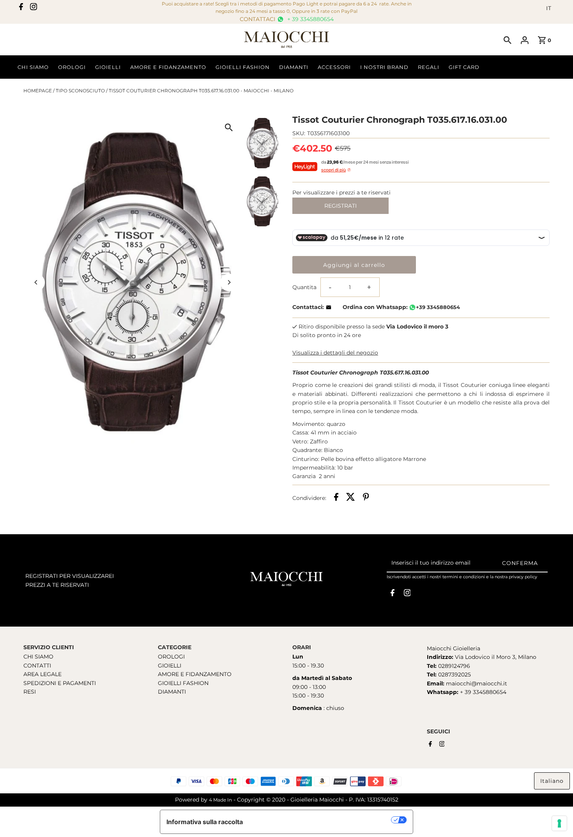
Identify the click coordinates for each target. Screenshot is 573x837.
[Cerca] (507, 39)
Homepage (37, 91)
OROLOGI (171, 656)
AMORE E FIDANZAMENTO (195, 674)
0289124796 (453, 665)
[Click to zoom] (229, 127)
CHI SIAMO (38, 656)
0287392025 (454, 674)
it (549, 8)
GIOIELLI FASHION (183, 683)
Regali (428, 67)
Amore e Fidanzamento (168, 67)
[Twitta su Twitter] (350, 498)
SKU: (298, 133)
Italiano (552, 780)
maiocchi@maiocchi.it (476, 683)
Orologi (72, 67)
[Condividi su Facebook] (336, 498)
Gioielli (108, 67)
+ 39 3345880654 (310, 19)
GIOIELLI (169, 665)
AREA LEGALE (42, 674)
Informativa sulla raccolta (204, 822)
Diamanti (293, 67)
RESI (29, 691)
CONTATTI (37, 665)
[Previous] (36, 282)
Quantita (304, 287)
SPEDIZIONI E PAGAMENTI (59, 683)
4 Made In (220, 800)
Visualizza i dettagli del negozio (335, 352)
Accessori (334, 67)
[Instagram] (33, 8)
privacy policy (523, 576)
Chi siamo (33, 67)
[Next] (229, 282)
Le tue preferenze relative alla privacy (321, 820)
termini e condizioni (463, 576)
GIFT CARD (464, 67)
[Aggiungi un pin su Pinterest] (366, 498)
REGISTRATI (340, 205)
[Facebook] (21, 8)
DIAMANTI (172, 691)
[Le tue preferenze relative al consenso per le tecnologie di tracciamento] (559, 823)
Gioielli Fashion (243, 67)
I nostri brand (384, 67)
